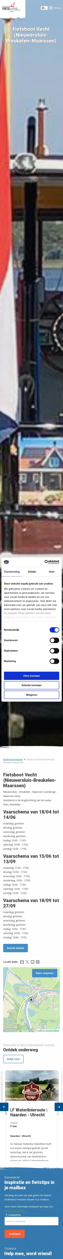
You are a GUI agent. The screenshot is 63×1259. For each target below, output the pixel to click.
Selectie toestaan (31, 685)
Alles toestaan (31, 675)
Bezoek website (15, 948)
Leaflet (40, 1030)
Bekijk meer (13, 1059)
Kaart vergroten (45, 973)
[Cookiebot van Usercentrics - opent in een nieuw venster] (45, 562)
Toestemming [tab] (12, 571)
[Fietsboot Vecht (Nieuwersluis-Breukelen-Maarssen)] (31, 999)
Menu (57, 8)
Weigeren (31, 694)
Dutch (44, 9)
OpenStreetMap (52, 1030)
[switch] (54, 642)
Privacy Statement (14, 1210)
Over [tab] (52, 571)
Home (12, 8)
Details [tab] (32, 571)
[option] (31, 1112)
